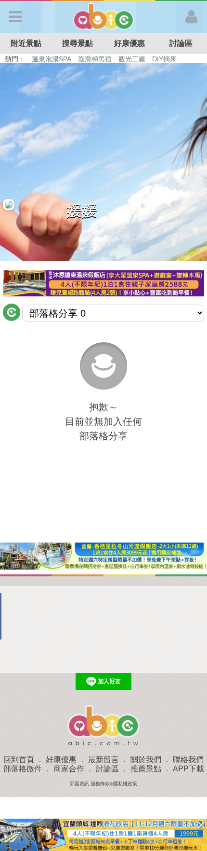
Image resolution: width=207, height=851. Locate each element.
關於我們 (145, 759)
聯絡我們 (188, 759)
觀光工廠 (131, 59)
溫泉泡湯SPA (51, 59)
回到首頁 (18, 759)
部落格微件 (22, 769)
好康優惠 (129, 43)
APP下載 (188, 769)
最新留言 (103, 759)
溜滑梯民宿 (95, 59)
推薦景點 (145, 769)
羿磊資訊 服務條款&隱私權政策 (103, 783)
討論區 (107, 769)
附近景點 (26, 43)
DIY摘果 (164, 59)
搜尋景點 (77, 43)
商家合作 (68, 769)
